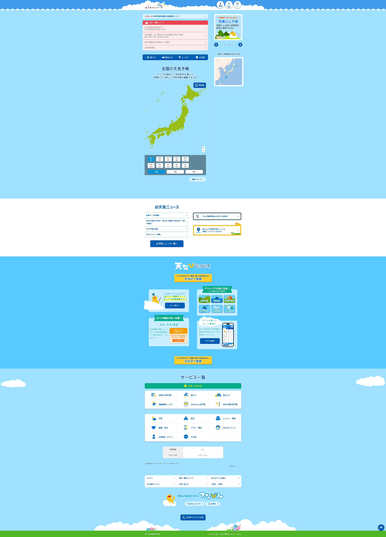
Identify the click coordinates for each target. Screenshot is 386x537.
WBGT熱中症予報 (230, 404)
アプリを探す (210, 341)
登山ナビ (226, 395)
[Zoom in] (203, 147)
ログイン (232, 466)
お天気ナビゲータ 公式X (195, 517)
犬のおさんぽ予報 (198, 404)
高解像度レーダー (166, 404)
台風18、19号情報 (152, 215)
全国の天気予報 (165, 395)
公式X (213, 504)
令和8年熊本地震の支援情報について (162, 16)
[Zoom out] (203, 150)
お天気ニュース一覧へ (167, 243)
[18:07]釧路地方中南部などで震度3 (157, 42)
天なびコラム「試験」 (154, 234)
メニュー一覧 (213, 534)
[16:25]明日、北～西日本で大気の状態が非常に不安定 (164, 36)
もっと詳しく (175, 305)
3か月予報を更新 (152, 229)
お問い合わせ (184, 484)
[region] (175, 118)
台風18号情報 (150, 48)
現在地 (201, 85)
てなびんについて (194, 504)
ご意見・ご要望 (216, 484)
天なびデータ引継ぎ (218, 478)
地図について (196, 179)
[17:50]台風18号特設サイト (155, 28)
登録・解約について (186, 478)
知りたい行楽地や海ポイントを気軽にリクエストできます (214, 230)
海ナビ (193, 395)
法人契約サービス (153, 484)
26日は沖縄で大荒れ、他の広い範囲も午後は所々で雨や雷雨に (165, 222)
